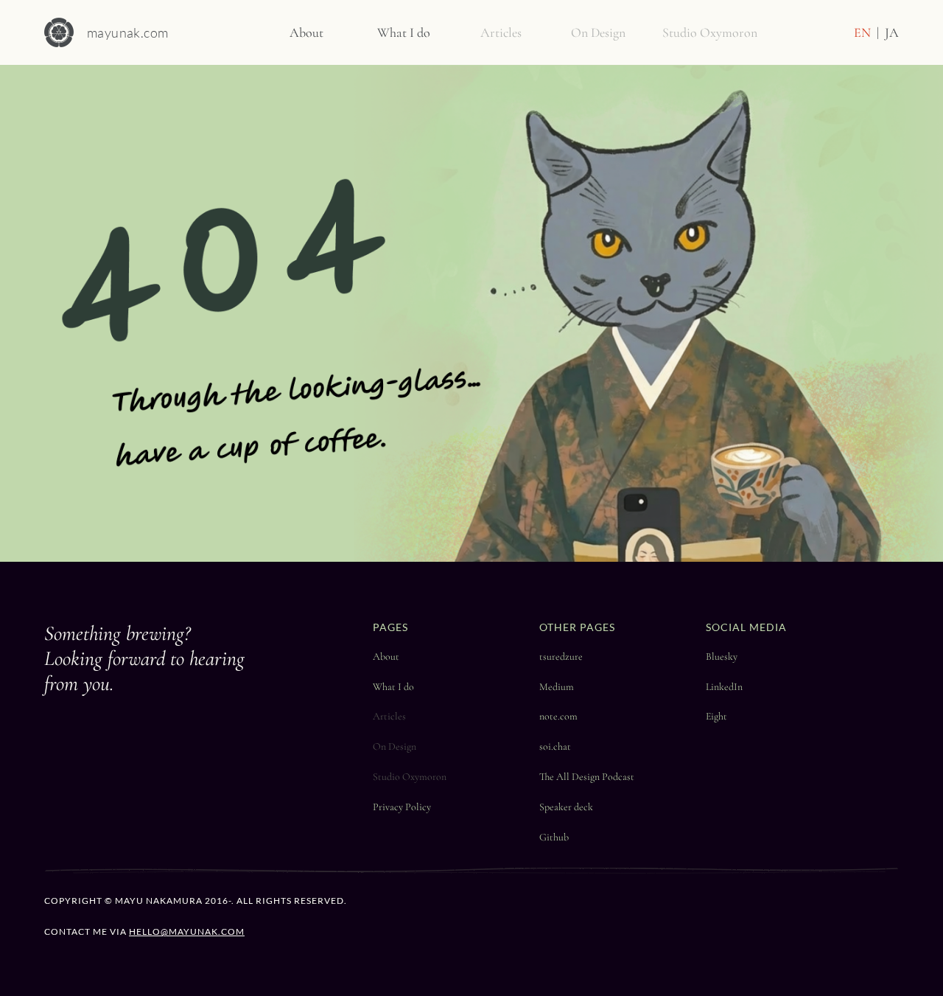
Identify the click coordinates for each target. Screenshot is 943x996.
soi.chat (555, 746)
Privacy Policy (402, 807)
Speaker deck (566, 807)
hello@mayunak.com (187, 931)
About (386, 656)
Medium (556, 686)
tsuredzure (561, 656)
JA (892, 32)
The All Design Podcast (586, 776)
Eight (716, 716)
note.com (558, 716)
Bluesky (721, 656)
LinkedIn (724, 686)
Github (554, 837)
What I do (393, 686)
